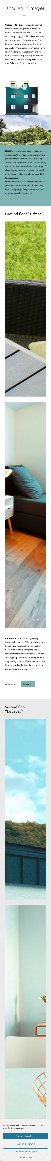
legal (30, 1157)
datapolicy (23, 1157)
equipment (10, 684)
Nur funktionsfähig (25, 1143)
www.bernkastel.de (22, 193)
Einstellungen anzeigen (25, 1151)
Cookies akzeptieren (25, 1136)
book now (27, 684)
